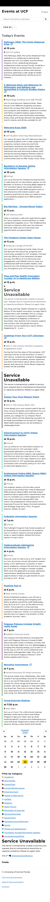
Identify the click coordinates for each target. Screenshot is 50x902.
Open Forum (10, 807)
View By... (8, 27)
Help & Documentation (13, 882)
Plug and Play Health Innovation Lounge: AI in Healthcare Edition (22, 277)
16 (5, 757)
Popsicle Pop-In (12, 586)
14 (38, 751)
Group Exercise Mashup (17, 700)
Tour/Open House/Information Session (22, 833)
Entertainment (11, 792)
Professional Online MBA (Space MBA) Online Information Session (25, 474)
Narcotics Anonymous (16, 664)
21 (38, 757)
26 (5, 741)
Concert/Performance (14, 788)
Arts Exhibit (9, 781)
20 (31, 757)
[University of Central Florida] (19, 3)
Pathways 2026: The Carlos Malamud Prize (24, 43)
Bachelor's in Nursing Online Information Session (19, 167)
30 (31, 741)
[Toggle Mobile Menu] (47, 3)
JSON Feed (30, 862)
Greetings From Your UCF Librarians (24, 335)
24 (12, 762)
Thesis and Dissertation (15, 829)
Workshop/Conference (22, 856)
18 (19, 757)
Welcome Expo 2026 (15, 127)
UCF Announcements (12, 877)
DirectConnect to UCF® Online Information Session (21, 434)
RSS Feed (21, 862)
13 (32, 751)
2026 (25, 732)
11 (18, 751)
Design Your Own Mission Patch (21, 397)
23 (5, 762)
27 (12, 741)
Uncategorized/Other (14, 836)
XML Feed (25, 862)
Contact (5, 887)
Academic (9, 777)
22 (45, 757)
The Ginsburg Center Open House (22, 238)
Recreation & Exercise (14, 810)
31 (38, 741)
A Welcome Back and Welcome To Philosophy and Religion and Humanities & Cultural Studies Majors (24, 87)
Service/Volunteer (12, 814)
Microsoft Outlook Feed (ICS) (16, 862)
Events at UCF (15, 11)
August (25, 730)
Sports (7, 825)
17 (12, 757)
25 (18, 762)
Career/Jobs (9, 784)
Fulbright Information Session (20, 516)
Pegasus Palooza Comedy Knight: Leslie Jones (22, 625)
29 (25, 741)
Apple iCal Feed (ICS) (12, 862)
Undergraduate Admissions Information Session (19, 546)
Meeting (8, 803)
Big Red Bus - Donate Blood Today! (23, 206)
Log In (45, 12)
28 (18, 741)
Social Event (10, 818)
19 (25, 757)
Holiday (7, 799)
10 (12, 751)
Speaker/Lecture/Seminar (16, 821)
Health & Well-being (13, 795)
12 (25, 751)
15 (45, 751)
